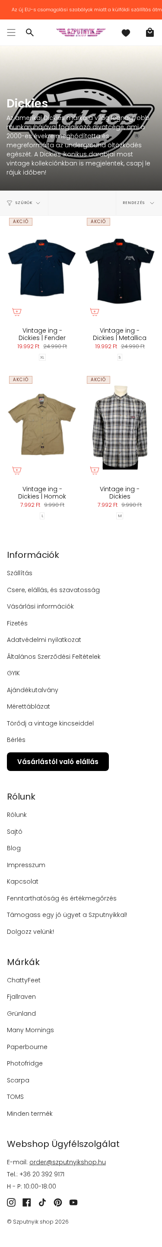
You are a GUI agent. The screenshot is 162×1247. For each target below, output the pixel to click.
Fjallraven (21, 996)
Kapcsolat (22, 881)
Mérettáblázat (28, 706)
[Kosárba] (17, 312)
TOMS (15, 1096)
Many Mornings (30, 1030)
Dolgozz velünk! (30, 931)
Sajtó (14, 831)
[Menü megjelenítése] (11, 32)
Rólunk (17, 814)
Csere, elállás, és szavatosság (53, 590)
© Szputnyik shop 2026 (38, 1221)
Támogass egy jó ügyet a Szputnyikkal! (67, 914)
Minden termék (30, 1113)
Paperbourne (27, 1047)
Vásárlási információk (40, 606)
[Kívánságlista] (125, 32)
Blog (14, 848)
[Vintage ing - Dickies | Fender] (42, 269)
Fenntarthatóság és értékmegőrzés (62, 898)
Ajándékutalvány (32, 690)
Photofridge (25, 1063)
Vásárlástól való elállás (57, 761)
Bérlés (16, 739)
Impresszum (26, 865)
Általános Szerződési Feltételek (54, 656)
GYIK (13, 673)
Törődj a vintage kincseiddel (50, 723)
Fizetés (17, 623)
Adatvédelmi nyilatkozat (44, 639)
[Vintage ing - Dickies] (120, 427)
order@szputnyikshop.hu (67, 1162)
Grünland (21, 1013)
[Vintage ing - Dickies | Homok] (42, 427)
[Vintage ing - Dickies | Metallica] (120, 269)
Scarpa (18, 1080)
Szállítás (19, 573)
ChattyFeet (24, 980)
